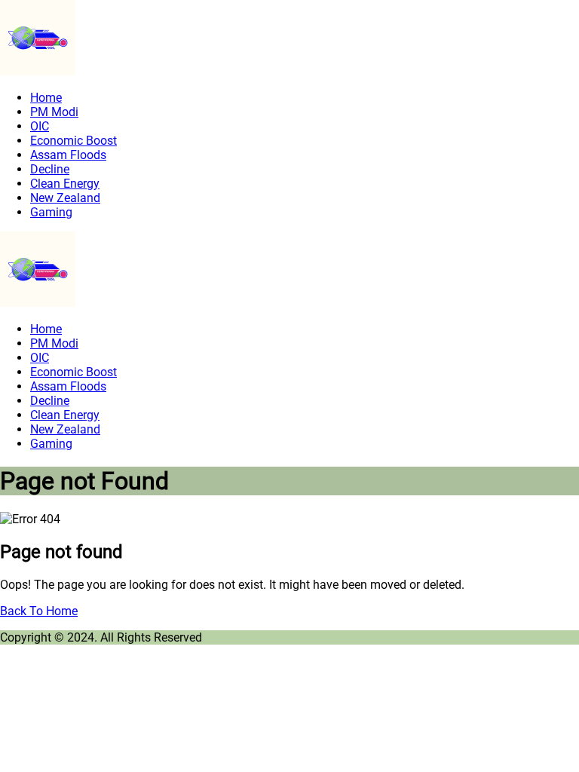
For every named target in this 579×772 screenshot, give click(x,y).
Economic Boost (73, 140)
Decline (49, 169)
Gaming (51, 212)
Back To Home (39, 611)
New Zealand (65, 198)
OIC (39, 126)
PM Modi (54, 112)
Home (46, 97)
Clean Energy (65, 183)
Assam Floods (68, 155)
